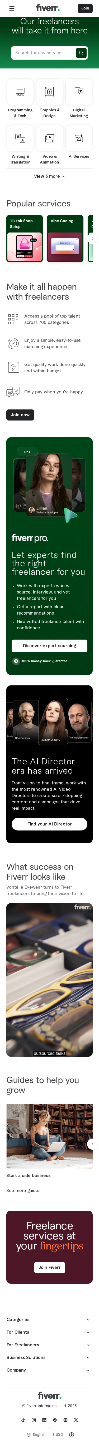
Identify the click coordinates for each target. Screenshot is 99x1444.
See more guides (23, 1191)
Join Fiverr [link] (50, 1267)
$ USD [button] (58, 1435)
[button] (11, 8)
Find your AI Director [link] (49, 824)
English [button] (39, 1435)
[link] (23, 1420)
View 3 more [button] (47, 176)
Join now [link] (20, 415)
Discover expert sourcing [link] (49, 646)
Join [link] (85, 8)
